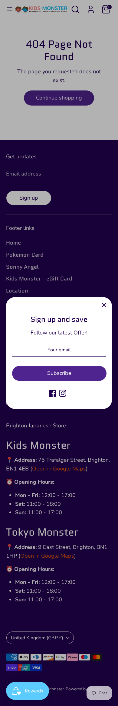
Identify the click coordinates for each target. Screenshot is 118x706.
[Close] (104, 305)
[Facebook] (52, 393)
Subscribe (59, 373)
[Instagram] (62, 393)
